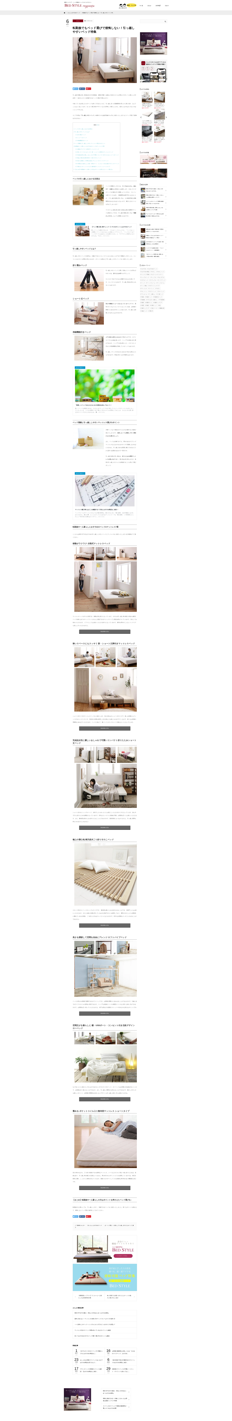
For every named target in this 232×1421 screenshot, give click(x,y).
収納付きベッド (158, 297)
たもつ (167, 5)
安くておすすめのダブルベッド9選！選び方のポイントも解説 (92, 1336)
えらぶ (149, 5)
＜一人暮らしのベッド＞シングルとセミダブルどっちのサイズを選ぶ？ (95, 1324)
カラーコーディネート (157, 274)
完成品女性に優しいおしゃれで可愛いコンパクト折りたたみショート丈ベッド (97, 155)
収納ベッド (149, 297)
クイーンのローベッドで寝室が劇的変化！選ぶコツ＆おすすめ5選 (115, 1407)
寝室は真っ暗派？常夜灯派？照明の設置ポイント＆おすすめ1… (155, 230)
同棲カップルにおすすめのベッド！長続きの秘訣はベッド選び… (155, 236)
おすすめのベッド (97, 1225)
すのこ (153, 271)
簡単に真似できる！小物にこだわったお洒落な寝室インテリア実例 (115, 1399)
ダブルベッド (145, 280)
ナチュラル (153, 280)
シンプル (154, 277)
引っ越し (120, 1225)
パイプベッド (162, 280)
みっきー (83, 1225)
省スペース (154, 308)
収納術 (143, 299)
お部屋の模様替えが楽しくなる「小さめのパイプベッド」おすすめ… (123, 1352)
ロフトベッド (153, 291)
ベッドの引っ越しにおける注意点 (83, 129)
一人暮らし (115, 1225)
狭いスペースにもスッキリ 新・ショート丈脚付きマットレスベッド (94, 152)
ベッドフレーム (151, 283)
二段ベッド (160, 294)
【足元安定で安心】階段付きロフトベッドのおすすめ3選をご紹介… (123, 1361)
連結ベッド (144, 311)
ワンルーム (144, 294)
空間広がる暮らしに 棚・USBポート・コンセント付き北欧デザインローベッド (97, 163)
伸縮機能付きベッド (81, 140)
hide (98, 125)
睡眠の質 (162, 308)
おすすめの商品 (145, 271)
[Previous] (141, 117)
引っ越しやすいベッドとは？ (82, 132)
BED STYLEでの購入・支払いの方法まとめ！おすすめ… (154, 190)
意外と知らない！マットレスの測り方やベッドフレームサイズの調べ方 (95, 1318)
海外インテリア (145, 308)
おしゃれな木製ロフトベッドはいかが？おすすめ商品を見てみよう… (91, 1361)
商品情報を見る (105, 631)
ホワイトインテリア (155, 285)
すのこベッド (161, 271)
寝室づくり (149, 302)
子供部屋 (162, 299)
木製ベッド (154, 305)
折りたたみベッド (127, 1225)
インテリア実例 (145, 274)
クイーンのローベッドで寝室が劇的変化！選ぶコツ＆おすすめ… (155, 202)
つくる (141, 5)
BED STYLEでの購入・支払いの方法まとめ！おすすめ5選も (92, 1313)
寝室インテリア (158, 302)
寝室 (143, 302)
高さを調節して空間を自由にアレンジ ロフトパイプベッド (91, 160)
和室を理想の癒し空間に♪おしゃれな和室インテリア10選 (154, 208)
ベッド (143, 283)
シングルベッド (145, 277)
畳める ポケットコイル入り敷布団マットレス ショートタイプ (92, 166)
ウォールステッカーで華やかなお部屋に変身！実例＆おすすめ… (155, 215)
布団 (143, 305)
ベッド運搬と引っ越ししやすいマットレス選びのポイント (89, 143)
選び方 (151, 311)
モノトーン (144, 291)
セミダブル (161, 277)
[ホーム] (64, 12)
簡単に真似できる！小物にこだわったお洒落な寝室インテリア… (155, 196)
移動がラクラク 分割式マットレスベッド (87, 149)
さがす (157, 5)
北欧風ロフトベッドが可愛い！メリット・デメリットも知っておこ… (123, 1370)
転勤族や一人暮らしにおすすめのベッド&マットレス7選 (89, 146)
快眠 (147, 305)
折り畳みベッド (80, 134)
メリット (152, 288)
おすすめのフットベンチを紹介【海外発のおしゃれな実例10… (155, 243)
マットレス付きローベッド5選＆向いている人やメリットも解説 (93, 1330)
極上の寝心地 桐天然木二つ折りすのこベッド (88, 158)
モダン (158, 288)
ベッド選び (109, 1225)
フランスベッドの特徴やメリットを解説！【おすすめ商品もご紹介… (91, 1370)
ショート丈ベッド (81, 137)
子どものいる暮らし (152, 299)
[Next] (166, 117)
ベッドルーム (161, 283)
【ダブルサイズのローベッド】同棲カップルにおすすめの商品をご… (91, 1352)
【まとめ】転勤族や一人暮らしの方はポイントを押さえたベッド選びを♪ (93, 169)
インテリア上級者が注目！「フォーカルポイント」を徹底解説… (155, 249)
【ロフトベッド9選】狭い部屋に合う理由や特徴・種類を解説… (154, 255)
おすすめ (144, 269)
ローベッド (161, 291)
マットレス (144, 288)
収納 (143, 297)
